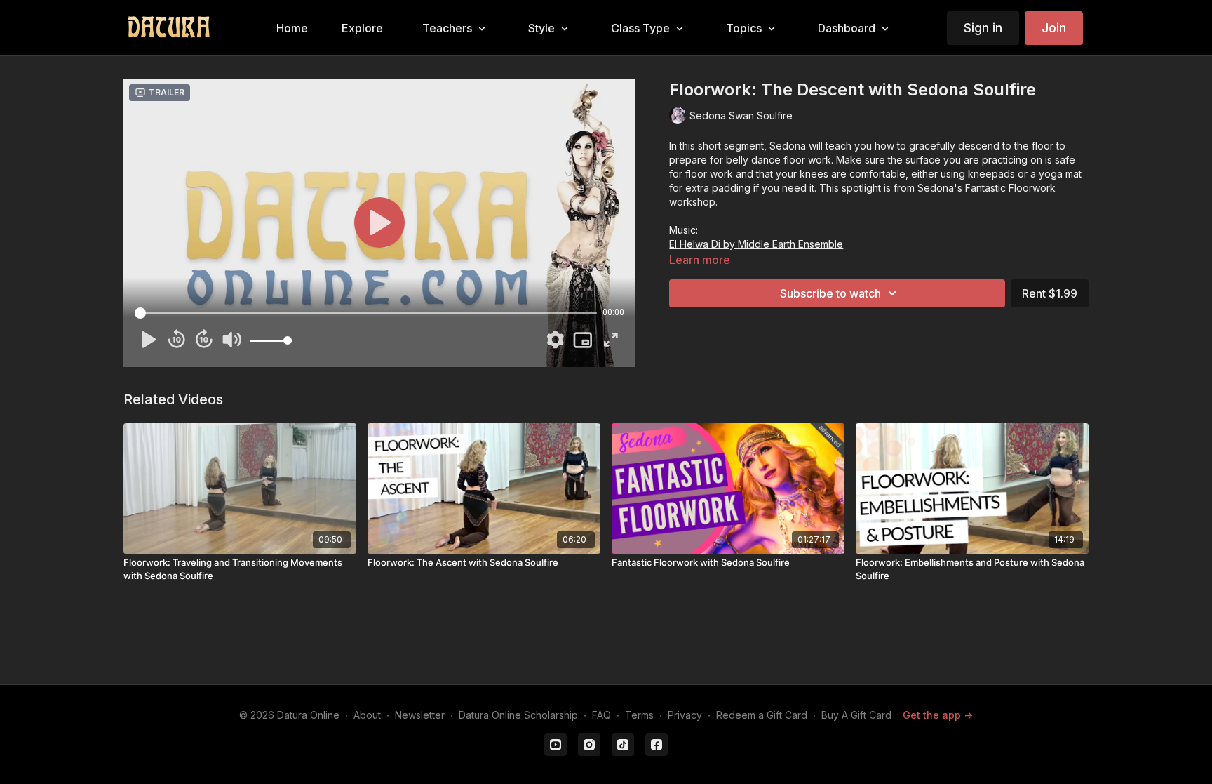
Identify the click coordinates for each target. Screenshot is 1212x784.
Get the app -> (938, 715)
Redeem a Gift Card (761, 715)
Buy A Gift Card (856, 715)
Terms (639, 715)
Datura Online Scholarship (518, 715)
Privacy (685, 715)
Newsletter (420, 715)
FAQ (601, 715)
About (367, 715)
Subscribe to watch (830, 293)
